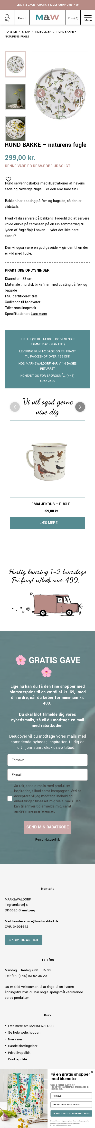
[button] (7, 177)
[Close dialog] (92, 1072)
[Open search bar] (7, 16)
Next (79, 94)
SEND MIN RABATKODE (47, 827)
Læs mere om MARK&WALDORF (31, 1026)
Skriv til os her (23, 939)
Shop (26, 32)
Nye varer (15, 1039)
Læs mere (39, 313)
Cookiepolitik (18, 1059)
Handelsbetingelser (22, 1046)
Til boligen (43, 32)
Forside (11, 32)
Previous (41, 94)
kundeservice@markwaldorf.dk (35, 921)
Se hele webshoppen (24, 1032)
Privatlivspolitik (19, 1052)
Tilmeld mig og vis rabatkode (71, 1113)
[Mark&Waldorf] (47, 17)
